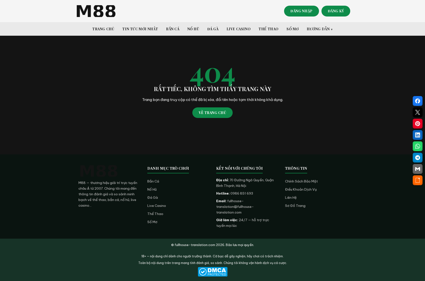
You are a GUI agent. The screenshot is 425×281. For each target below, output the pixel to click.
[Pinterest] (418, 124)
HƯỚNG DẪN (318, 29)
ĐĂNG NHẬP (301, 11)
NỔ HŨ (193, 29)
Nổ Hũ (152, 189)
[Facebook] (418, 101)
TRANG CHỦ (103, 29)
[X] (418, 112)
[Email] (418, 169)
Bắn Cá (153, 181)
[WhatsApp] (418, 146)
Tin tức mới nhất (140, 29)
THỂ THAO (268, 29)
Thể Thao (155, 214)
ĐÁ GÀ (213, 29)
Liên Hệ (291, 197)
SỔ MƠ (293, 29)
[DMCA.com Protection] (212, 272)
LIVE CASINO (239, 29)
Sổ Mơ (152, 222)
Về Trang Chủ (212, 112)
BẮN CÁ (173, 29)
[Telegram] (418, 158)
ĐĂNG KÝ (336, 11)
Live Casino (156, 205)
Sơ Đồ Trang (295, 205)
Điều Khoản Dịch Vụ (301, 189)
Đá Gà (152, 197)
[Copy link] (418, 180)
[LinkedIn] (418, 135)
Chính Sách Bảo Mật (301, 181)
